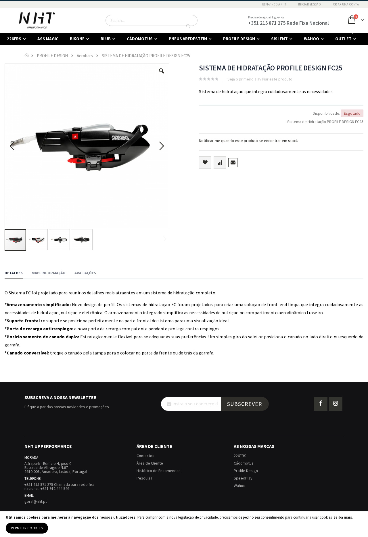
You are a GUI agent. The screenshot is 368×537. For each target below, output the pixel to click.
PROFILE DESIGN (52, 55)
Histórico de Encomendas (159, 470)
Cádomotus (244, 463)
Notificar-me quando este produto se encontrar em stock (248, 140)
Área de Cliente (150, 463)
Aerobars (85, 55)
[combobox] (152, 20)
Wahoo (240, 485)
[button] (161, 75)
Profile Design (246, 470)
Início (26, 55)
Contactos (145, 455)
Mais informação (49, 272)
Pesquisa (144, 478)
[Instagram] (335, 404)
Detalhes (14, 272)
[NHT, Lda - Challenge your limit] (36, 20)
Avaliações (85, 272)
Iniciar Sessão (309, 4)
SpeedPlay (243, 478)
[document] (184, 524)
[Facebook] (320, 404)
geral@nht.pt (35, 501)
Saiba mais (343, 517)
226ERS (240, 455)
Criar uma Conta (346, 4)
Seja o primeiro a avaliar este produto (259, 79)
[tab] (18, 274)
